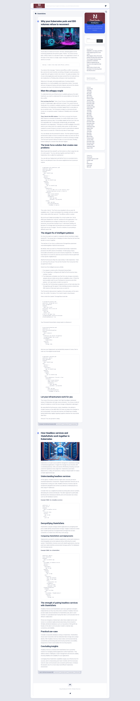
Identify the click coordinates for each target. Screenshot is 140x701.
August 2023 (90, 148)
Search (88, 38)
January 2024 (90, 139)
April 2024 (89, 134)
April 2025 (89, 115)
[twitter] (105, 6)
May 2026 (89, 93)
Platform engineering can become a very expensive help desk (94, 64)
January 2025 (90, 120)
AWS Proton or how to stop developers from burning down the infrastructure (94, 69)
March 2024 (89, 136)
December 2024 (90, 121)
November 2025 (90, 103)
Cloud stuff (59, 424)
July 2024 (89, 130)
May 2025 (89, 113)
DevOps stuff (66, 424)
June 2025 (89, 111)
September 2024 (91, 126)
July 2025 (89, 110)
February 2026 (90, 98)
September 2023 (91, 146)
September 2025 (91, 107)
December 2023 (90, 141)
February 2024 (90, 138)
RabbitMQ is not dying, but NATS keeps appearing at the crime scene (94, 52)
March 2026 (89, 97)
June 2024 (89, 131)
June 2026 (89, 92)
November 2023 (90, 143)
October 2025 (90, 105)
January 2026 (90, 100)
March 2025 (89, 116)
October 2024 (90, 125)
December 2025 (90, 102)
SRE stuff (77, 672)
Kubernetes (73, 424)
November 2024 (90, 123)
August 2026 (90, 88)
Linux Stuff (89, 165)
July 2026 (89, 90)
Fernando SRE (52, 424)
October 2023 (90, 144)
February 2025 (90, 118)
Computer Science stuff (92, 158)
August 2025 (90, 108)
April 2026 (89, 95)
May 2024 (89, 133)
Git (87, 162)
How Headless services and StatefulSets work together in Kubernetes (55, 436)
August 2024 (90, 128)
